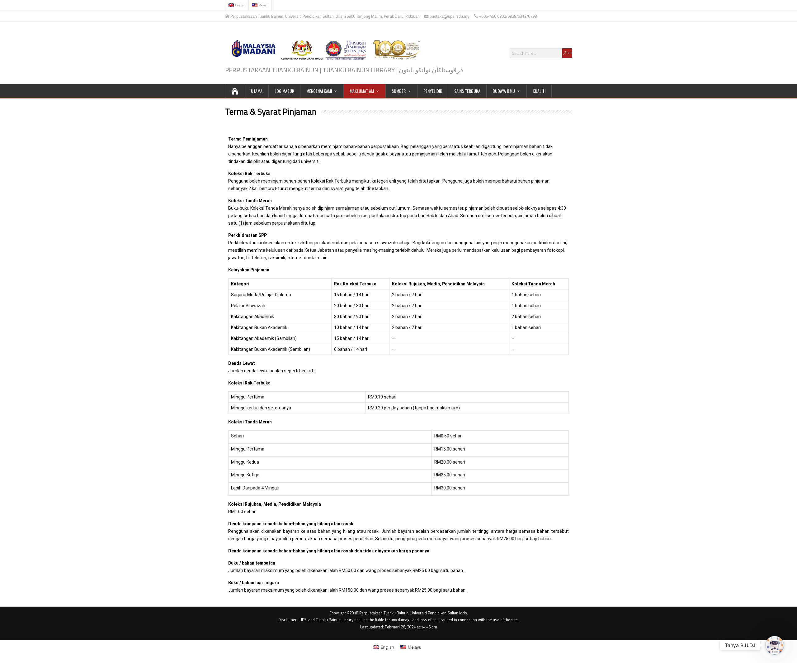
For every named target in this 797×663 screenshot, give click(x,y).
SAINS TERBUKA (467, 91)
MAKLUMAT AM (362, 91)
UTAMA (256, 91)
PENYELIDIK (432, 91)
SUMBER (399, 91)
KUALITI (539, 91)
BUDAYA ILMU (504, 91)
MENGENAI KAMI (319, 91)
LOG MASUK (284, 91)
